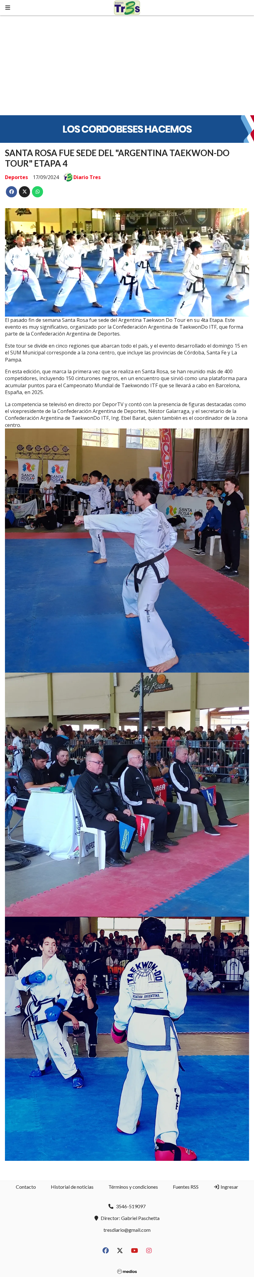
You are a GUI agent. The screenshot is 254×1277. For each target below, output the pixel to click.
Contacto (26, 1187)
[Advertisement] (127, 62)
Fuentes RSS (186, 1187)
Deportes (16, 177)
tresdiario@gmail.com (127, 1230)
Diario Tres (87, 177)
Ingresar (229, 1187)
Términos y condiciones (133, 1187)
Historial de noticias (72, 1187)
